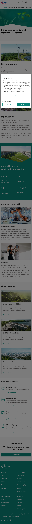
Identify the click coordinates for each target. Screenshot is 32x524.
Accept (23, 104)
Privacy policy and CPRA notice (10, 96)
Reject (9, 104)
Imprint (20, 96)
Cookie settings (6, 101)
